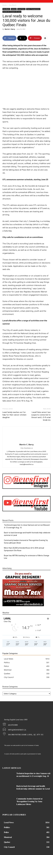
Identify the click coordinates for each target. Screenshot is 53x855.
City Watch (12, 5)
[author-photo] (26, 441)
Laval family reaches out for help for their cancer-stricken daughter (14, 415)
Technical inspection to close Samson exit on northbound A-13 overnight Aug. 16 (27, 526)
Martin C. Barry (10, 29)
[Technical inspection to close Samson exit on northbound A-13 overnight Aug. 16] (8, 776)
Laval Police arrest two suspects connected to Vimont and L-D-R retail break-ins (41, 416)
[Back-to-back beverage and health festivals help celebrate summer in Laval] (8, 788)
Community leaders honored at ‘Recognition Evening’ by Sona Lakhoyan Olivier (26, 541)
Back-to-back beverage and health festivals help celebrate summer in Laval (27, 534)
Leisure (14, 9)
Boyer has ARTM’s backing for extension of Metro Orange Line (26, 557)
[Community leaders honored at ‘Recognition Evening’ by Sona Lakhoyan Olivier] (8, 801)
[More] (45, 38)
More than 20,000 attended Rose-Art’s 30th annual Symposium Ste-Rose (24, 549)
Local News (21, 9)
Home (4, 5)
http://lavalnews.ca (26, 448)
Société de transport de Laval (12, 12)
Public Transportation (33, 9)
